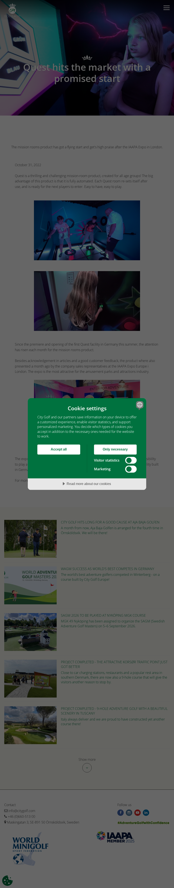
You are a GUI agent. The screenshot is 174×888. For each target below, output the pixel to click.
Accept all (59, 449)
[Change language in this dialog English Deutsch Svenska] (139, 405)
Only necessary (115, 449)
